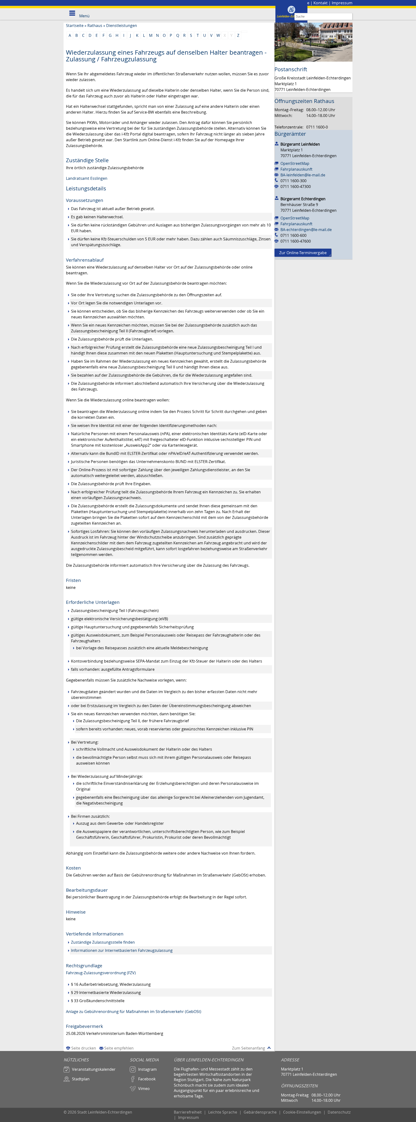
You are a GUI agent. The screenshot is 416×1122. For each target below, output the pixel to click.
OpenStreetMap (294, 163)
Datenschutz (339, 1112)
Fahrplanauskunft (296, 169)
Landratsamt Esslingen (86, 178)
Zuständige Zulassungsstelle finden (103, 942)
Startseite (75, 25)
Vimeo (144, 1088)
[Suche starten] (349, 16)
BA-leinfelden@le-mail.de (302, 175)
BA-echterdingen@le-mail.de (306, 229)
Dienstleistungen (121, 25)
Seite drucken (83, 1048)
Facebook (147, 1079)
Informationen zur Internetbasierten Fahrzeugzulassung (122, 950)
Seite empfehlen (119, 1048)
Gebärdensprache (260, 1112)
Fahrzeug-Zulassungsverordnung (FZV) (101, 972)
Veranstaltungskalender (94, 1069)
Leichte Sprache (222, 1112)
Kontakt (320, 3)
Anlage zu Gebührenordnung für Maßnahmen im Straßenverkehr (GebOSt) (133, 1011)
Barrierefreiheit (188, 1112)
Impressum (342, 3)
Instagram (147, 1069)
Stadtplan (81, 1079)
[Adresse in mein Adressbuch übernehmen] (276, 143)
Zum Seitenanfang (248, 1048)
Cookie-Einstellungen (302, 1112)
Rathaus (94, 25)
